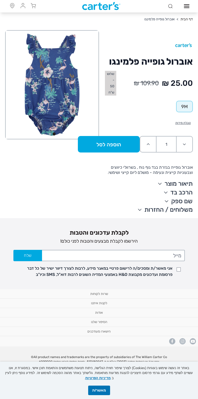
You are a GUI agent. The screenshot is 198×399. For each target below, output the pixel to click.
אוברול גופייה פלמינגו (159, 19)
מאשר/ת (99, 390)
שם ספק (182, 201)
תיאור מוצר (178, 183)
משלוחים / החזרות (168, 209)
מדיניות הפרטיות (98, 378)
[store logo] (101, 6)
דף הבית (186, 19)
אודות (99, 313)
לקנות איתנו (99, 303)
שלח (27, 255)
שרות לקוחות (99, 294)
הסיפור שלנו (99, 322)
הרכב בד (181, 192)
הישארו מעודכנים (99, 331)
